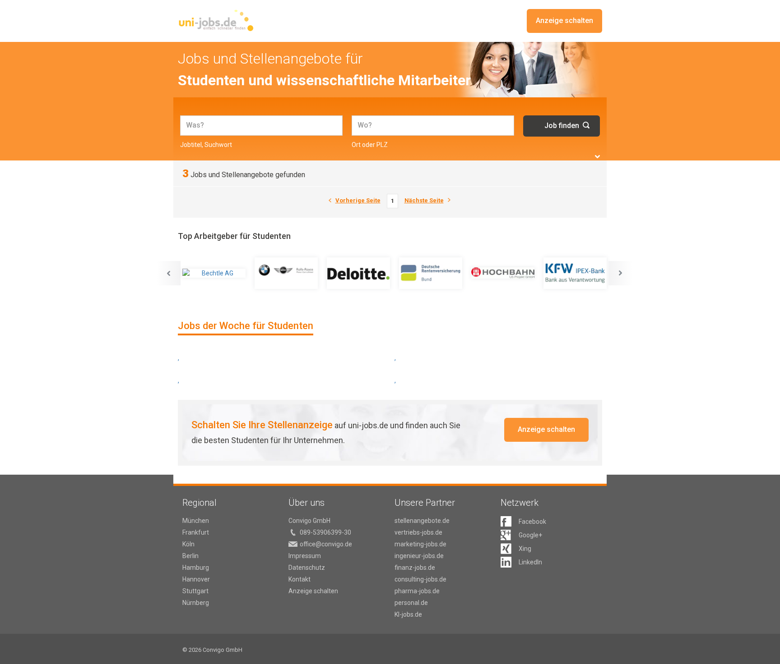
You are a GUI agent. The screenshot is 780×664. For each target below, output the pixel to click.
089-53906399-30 (325, 532)
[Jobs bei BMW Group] (286, 273)
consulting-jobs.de (420, 579)
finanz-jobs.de (415, 567)
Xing (525, 548)
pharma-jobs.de (417, 591)
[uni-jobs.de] (216, 20)
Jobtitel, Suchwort (206, 144)
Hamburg (195, 567)
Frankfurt (195, 532)
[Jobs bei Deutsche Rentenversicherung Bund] (430, 273)
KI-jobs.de (408, 614)
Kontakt (299, 579)
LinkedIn (530, 562)
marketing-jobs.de (420, 544)
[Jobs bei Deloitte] (358, 273)
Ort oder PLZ (370, 144)
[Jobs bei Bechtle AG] (214, 273)
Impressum (304, 555)
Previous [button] (168, 273)
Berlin (190, 555)
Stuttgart (195, 591)
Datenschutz (306, 567)
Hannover (196, 579)
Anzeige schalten (564, 20)
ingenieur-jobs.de (419, 555)
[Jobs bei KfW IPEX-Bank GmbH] (575, 273)
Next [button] (620, 273)
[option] (214, 273)
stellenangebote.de (422, 520)
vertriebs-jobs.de (418, 532)
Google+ (530, 535)
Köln (188, 544)
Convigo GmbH (309, 520)
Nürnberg (195, 602)
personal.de (411, 602)
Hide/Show (597, 156)
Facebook (532, 521)
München (195, 520)
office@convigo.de (326, 544)
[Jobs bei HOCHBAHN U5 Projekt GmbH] (503, 273)
